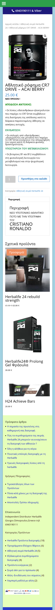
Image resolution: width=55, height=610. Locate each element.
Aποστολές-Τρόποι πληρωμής (23, 502)
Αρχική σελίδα (12, 24)
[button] (45, 36)
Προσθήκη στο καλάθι (34, 178)
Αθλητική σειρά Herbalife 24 (29, 191)
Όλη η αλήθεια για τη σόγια (21, 448)
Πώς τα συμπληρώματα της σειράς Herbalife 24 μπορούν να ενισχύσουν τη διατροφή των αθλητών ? (27, 439)
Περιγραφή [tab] (14, 199)
